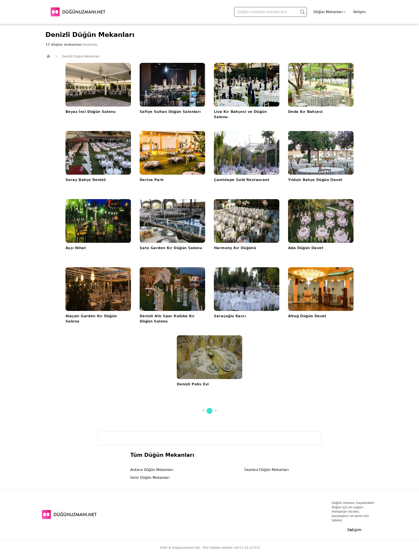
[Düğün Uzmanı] (78, 11)
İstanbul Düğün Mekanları (266, 470)
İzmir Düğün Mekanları (150, 478)
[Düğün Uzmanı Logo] (69, 514)
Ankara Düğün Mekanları (151, 470)
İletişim (359, 12)
